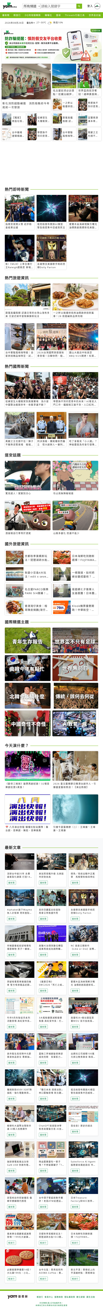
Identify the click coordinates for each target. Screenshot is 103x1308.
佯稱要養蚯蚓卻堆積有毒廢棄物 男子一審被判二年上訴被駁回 (19, 949)
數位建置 (80, 1297)
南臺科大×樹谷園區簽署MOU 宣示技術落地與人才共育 (83, 1021)
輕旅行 (17, 15)
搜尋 (58, 15)
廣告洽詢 (90, 1297)
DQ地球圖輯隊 (33, 15)
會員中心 (49, 1297)
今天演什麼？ (17, 745)
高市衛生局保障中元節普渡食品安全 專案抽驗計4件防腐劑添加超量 (19, 1057)
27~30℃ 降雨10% (49, 22)
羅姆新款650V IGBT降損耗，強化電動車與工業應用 (19, 1093)
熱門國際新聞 (17, 366)
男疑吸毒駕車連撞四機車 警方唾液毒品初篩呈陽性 (19, 985)
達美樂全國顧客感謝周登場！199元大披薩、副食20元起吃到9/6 (19, 1237)
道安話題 (13, 455)
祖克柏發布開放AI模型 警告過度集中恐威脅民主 (83, 1093)
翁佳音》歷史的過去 (82, 1125)
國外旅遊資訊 (17, 543)
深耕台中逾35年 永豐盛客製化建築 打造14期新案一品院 (18, 877)
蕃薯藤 (9, 5)
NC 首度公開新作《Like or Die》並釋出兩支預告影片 (82, 949)
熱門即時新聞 (17, 189)
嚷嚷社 (48, 15)
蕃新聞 (6, 15)
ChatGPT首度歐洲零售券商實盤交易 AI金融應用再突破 (51, 1129)
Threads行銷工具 (75, 15)
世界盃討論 (95, 15)
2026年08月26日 (14, 22)
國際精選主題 (17, 621)
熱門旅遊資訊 (17, 277)
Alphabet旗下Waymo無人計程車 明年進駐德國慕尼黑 (19, 913)
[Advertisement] (51, 165)
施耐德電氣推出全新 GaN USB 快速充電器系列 (19, 1165)
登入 (90, 6)
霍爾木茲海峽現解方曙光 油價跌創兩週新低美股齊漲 (83, 985)
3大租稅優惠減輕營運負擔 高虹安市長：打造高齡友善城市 (51, 1021)
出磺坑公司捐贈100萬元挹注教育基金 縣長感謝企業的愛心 (83, 1057)
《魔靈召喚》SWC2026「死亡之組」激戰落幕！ (51, 985)
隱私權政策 (69, 1297)
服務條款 (58, 1297)
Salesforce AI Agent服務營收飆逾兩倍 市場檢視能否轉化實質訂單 (83, 1165)
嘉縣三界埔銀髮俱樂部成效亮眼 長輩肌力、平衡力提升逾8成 (51, 1057)
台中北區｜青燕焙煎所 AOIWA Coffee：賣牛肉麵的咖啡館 (51, 1273)
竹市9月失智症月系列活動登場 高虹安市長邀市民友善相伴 (19, 1021)
